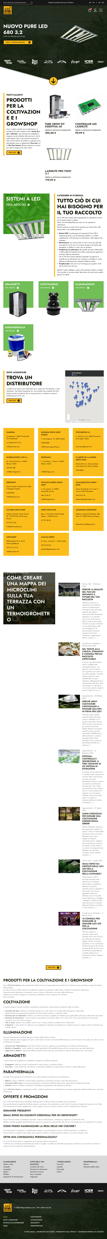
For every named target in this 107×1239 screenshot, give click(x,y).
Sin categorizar (12, 573)
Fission (59, 1172)
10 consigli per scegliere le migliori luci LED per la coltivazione (91, 923)
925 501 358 (10, 468)
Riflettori (6, 1174)
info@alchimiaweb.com (14, 526)
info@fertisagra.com (47, 472)
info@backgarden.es (48, 499)
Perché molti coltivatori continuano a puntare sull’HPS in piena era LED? (92, 706)
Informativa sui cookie (46, 1232)
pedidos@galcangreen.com (50, 549)
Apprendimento (87, 696)
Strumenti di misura (36, 1172)
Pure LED (60, 1164)
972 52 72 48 (11, 522)
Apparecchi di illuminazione (13, 1177)
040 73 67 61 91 (12, 547)
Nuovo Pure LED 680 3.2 (25, 29)
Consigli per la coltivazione (91, 643)
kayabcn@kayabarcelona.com (85, 499)
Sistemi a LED (23, 198)
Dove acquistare (10, 1220)
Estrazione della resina (91, 1167)
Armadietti (12, 284)
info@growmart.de (12, 551)
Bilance (86, 1164)
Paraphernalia (15, 327)
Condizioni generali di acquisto (91, 1232)
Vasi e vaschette (35, 1174)
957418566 (80, 470)
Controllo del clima (37, 1167)
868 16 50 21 (45, 495)
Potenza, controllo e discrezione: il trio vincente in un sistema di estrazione (91, 762)
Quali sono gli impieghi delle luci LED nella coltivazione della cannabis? (93, 868)
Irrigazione (34, 1177)
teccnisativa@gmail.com (84, 446)
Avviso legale (29, 1232)
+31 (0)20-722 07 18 (13, 443)
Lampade (6, 1167)
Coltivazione (49, 284)
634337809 (10, 493)
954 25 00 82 (46, 545)
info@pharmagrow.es (13, 472)
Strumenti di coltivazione (38, 1169)
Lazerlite (60, 1167)
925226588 (45, 443)
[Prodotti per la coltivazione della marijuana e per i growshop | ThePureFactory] (45, 10)
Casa (5, 1217)
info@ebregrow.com (13, 497)
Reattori (6, 1172)
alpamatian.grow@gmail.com (85, 524)
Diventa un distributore (13, 1223)
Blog (5, 1226)
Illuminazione (85, 284)
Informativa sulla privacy (66, 1232)
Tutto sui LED (86, 584)
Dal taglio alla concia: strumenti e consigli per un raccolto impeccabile (92, 653)
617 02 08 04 (46, 520)
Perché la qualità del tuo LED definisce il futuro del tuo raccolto (92, 594)
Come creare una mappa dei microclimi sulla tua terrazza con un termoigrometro (28, 598)
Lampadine (7, 1169)
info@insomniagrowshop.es (50, 447)
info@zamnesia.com (13, 446)
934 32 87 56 (80, 495)
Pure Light (60, 1169)
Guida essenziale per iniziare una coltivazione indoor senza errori (92, 818)
